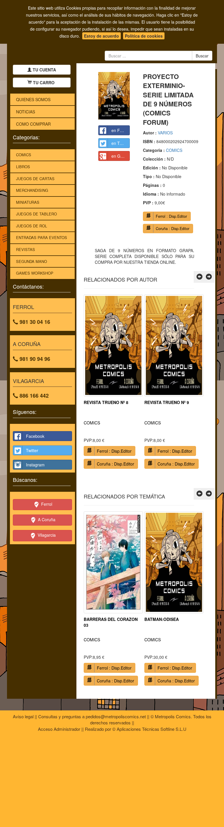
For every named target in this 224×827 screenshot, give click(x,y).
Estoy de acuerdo (101, 36)
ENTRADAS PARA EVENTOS (41, 237)
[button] (199, 277)
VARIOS (165, 133)
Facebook (35, 436)
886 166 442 (33, 395)
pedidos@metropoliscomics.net (116, 716)
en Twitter (120, 143)
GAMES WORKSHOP (34, 273)
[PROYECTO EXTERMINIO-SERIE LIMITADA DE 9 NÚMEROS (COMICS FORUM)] (114, 96)
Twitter (32, 450)
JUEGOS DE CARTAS (35, 178)
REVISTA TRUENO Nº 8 (106, 402)
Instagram (35, 465)
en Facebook (120, 130)
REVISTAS (25, 249)
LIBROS (23, 166)
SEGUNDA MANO (31, 261)
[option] (113, 383)
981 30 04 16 (34, 322)
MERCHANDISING (32, 190)
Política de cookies (144, 36)
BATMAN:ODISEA (161, 619)
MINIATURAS (27, 202)
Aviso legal (23, 716)
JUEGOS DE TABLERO (36, 214)
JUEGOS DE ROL (31, 226)
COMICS (23, 154)
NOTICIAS (25, 112)
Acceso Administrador (59, 729)
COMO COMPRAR (33, 124)
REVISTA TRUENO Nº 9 (166, 402)
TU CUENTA (44, 70)
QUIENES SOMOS (33, 99)
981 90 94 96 (34, 359)
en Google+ (120, 156)
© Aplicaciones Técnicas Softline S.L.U (149, 729)
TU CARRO (44, 82)
